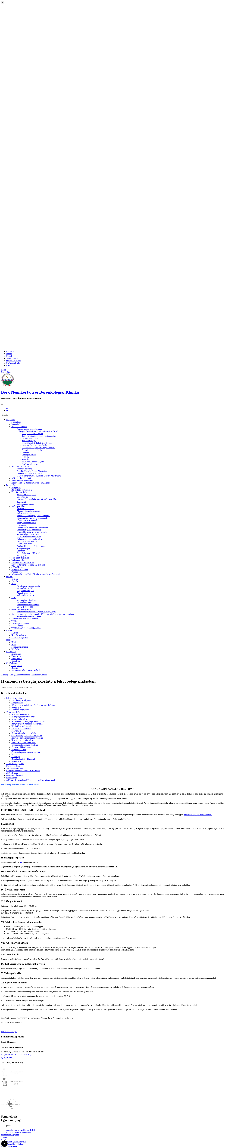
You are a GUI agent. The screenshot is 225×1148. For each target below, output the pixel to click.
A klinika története (19, 426)
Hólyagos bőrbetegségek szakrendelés (32, 527)
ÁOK (13, 583)
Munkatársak (16, 658)
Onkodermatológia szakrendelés (30, 539)
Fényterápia (21, 525)
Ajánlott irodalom (24, 593)
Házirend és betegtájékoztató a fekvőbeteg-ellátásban (38, 499)
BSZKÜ (14, 668)
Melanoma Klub (18, 560)
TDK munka (16, 621)
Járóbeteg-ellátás (18, 506)
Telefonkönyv (12, 358)
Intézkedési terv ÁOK (26, 595)
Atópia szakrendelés (25, 513)
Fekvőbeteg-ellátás (19, 492)
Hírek (8, 640)
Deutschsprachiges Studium (12, 1144)
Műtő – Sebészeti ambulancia (29, 537)
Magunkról (10, 419)
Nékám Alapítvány (24, 469)
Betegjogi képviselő (19, 569)
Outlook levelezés (13, 361)
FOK (13, 598)
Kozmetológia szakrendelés (28, 534)
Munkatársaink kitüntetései (22, 480)
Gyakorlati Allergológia (21, 609)
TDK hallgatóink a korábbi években (26, 628)
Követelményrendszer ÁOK (28, 586)
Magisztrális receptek (25, 590)
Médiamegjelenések (19, 647)
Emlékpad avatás (29, 455)
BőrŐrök (15, 649)
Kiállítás (25, 457)
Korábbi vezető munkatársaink (29, 429)
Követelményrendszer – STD (29, 616)
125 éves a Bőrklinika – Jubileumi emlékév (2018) (37, 431)
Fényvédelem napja (30, 438)
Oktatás (9, 576)
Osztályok (15, 661)
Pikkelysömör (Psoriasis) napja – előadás (38, 448)
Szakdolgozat (17, 626)
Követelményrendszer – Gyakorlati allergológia (36, 612)
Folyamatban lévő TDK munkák (24, 619)
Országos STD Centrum (27, 541)
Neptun (9, 354)
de (7, 410)
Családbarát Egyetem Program (13, 1142)
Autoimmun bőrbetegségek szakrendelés (33, 516)
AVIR (3, 1139)
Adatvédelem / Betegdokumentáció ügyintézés (30, 483)
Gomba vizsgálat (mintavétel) (29, 530)
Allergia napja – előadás (32, 450)
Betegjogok (21, 501)
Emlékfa (25, 452)
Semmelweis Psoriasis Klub (22, 562)
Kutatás (9, 630)
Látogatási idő (22, 497)
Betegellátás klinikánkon (21, 490)
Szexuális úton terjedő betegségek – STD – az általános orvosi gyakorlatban (42, 614)
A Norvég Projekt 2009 (21, 478)
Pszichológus (16, 572)
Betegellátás (11, 485)
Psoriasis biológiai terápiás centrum (31, 546)
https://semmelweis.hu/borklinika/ (198, 815)
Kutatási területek (18, 635)
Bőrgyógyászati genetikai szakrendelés (32, 518)
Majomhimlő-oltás (24, 544)
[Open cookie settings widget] (4, 1143)
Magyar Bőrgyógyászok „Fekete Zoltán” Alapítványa (39, 476)
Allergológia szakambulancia (28, 511)
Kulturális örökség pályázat (33, 462)
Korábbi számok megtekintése (18, 1132)
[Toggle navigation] (2, 404)
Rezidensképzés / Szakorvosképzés (25, 670)
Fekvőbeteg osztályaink (26, 494)
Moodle (9, 356)
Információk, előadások (26, 600)
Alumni (4, 1137)
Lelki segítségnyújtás (25, 504)
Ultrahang (21, 551)
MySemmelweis (13, 363)
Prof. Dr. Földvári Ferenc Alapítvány (32, 471)
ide (21, 862)
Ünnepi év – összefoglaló (32, 433)
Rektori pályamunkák (20, 623)
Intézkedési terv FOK (25, 607)
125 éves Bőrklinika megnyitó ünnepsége (39, 436)
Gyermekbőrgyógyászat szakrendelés (32, 532)
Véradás (25, 459)
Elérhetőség (11, 651)
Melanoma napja (29, 441)
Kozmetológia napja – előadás (34, 445)
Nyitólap (4, 675)
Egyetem (10, 351)
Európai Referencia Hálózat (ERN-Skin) (28, 565)
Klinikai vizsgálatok (19, 637)
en (7, 408)
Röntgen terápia (23, 548)
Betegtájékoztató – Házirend (28, 553)
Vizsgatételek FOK (24, 602)
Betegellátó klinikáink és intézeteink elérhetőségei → (17, 1055)
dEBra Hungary (18, 567)
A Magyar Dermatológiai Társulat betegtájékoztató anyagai (35, 574)
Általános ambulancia (25, 508)
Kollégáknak (11, 663)
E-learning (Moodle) (9, 1146)
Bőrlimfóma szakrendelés (27, 520)
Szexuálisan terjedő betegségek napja (37, 443)
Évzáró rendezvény (30, 464)
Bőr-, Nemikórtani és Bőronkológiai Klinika (40, 392)
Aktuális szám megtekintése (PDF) (20, 1130)
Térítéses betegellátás (20, 558)
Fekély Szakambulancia (26, 523)
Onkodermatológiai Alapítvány (29, 473)
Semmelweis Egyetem (10, 1135)
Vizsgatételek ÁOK (25, 588)
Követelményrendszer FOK (28, 605)
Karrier (9, 365)
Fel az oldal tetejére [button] (9, 1031)
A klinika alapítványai (20, 466)
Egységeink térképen (7, 1058)
